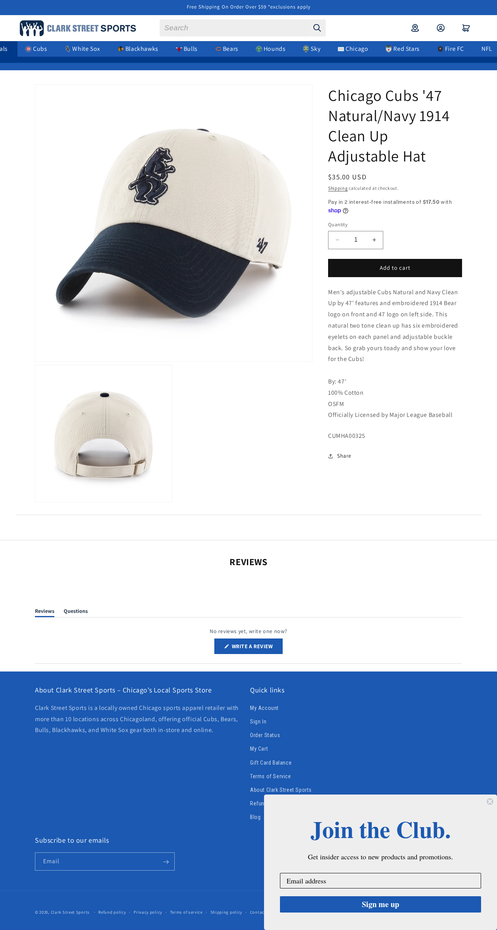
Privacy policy (148, 911)
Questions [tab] (76, 612)
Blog (255, 817)
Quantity (338, 224)
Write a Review (257, 648)
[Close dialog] (490, 801)
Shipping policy (226, 911)
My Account (264, 708)
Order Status (265, 735)
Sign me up (380, 904)
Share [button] (344, 455)
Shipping (338, 188)
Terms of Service (270, 776)
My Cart (259, 749)
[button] (466, 28)
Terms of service (186, 911)
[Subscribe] (165, 862)
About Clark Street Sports (281, 790)
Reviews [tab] (44, 612)
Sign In (258, 721)
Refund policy (112, 911)
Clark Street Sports (70, 912)
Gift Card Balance (271, 762)
